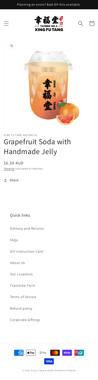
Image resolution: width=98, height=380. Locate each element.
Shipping (9, 168)
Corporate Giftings (25, 319)
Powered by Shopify (65, 370)
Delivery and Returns (27, 228)
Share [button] (14, 180)
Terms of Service (23, 297)
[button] (6, 23)
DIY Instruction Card (26, 251)
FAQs (14, 240)
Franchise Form (22, 285)
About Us (17, 262)
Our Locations (21, 274)
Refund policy (21, 308)
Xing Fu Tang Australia (42, 370)
